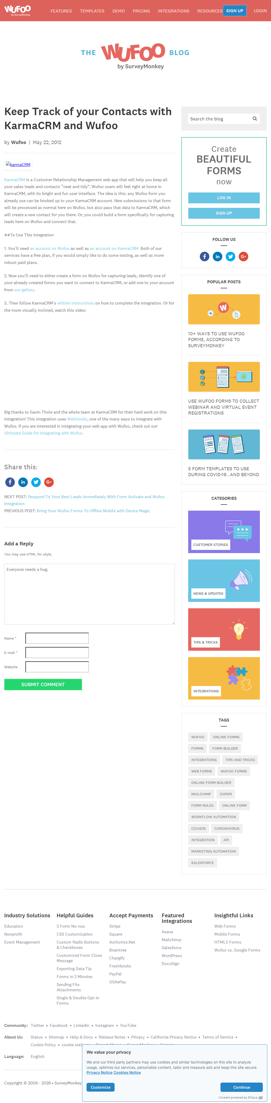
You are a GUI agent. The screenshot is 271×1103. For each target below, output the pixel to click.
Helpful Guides (75, 915)
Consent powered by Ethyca (238, 1097)
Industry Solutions (27, 915)
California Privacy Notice (173, 1037)
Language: (14, 1056)
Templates (92, 11)
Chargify (117, 958)
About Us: (13, 1037)
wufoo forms (234, 771)
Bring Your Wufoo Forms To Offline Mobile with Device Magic (93, 511)
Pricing (141, 11)
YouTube (128, 1025)
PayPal (115, 974)
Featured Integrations (177, 918)
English (37, 1056)
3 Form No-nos (71, 926)
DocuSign (170, 963)
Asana (167, 932)
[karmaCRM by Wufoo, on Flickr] (18, 164)
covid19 (198, 828)
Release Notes (112, 1037)
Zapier (226, 794)
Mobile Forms (227, 934)
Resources (210, 11)
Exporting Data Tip (74, 968)
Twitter (37, 1025)
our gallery (24, 290)
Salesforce (171, 947)
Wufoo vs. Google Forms (237, 950)
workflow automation (213, 816)
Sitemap (56, 1037)
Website (10, 667)
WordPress (172, 955)
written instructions (75, 303)
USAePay (117, 982)
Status (37, 1037)
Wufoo (197, 737)
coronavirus (227, 828)
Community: (16, 1025)
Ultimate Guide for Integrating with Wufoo (43, 433)
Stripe (114, 926)
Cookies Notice (127, 1072)
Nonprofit (13, 934)
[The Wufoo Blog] (135, 56)
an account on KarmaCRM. (114, 248)
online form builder (211, 782)
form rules (202, 805)
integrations (204, 759)
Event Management (22, 942)
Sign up (224, 213)
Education (13, 926)
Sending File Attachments (69, 987)
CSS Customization (75, 934)
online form (234, 805)
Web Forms (225, 926)
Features (61, 11)
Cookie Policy (43, 1045)
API (226, 839)
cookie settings (76, 1045)
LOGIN (260, 11)
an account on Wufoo (50, 248)
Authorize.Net (122, 942)
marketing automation (213, 851)
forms (197, 748)
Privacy (138, 1037)
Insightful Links (233, 915)
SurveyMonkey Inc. (72, 1083)
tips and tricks (240, 759)
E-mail (10, 652)
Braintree (118, 950)
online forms (226, 737)
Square (115, 934)
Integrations (173, 11)
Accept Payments (131, 915)
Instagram (104, 1025)
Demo (118, 11)
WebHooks (77, 419)
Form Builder (225, 748)
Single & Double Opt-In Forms (78, 1000)
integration (203, 839)
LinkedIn (81, 1025)
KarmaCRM (14, 180)
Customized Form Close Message (79, 958)
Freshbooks (120, 966)
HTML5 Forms (227, 942)
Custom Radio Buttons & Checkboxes (78, 944)
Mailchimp (201, 794)
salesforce (202, 862)
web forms (201, 771)
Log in (224, 198)
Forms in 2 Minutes (75, 976)
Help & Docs (81, 1037)
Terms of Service (217, 1037)
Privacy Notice (99, 1072)
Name (10, 638)
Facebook (59, 1025)
